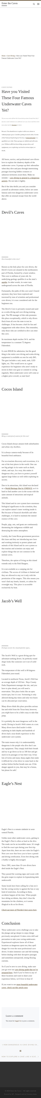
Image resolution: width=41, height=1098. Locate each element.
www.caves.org (30, 138)
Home (3, 56)
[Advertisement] (20, 29)
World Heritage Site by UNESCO (18, 488)
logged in (18, 1021)
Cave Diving (11, 56)
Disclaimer (14, 125)
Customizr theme (32, 1094)
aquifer (4, 282)
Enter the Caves (15, 1091)
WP (13, 1094)
